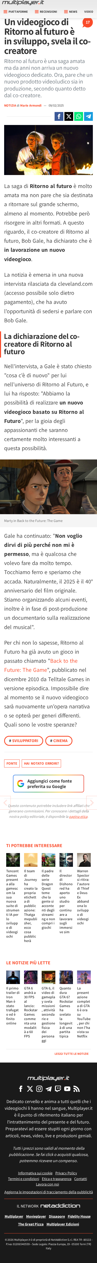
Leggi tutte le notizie (72, 1054)
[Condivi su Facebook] (59, 116)
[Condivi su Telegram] (88, 116)
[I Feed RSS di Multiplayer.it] (76, 1088)
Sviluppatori (23, 740)
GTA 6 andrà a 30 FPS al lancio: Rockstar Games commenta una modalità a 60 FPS (31, 1012)
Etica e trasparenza (56, 1178)
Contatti (80, 1178)
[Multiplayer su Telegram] (49, 1088)
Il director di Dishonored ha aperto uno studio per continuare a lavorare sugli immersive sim (66, 901)
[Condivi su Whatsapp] (78, 116)
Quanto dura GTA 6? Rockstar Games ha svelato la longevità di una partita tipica (66, 1012)
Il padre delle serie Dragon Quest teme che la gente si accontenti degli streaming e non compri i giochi (48, 899)
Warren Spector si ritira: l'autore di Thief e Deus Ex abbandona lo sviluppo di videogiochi (83, 897)
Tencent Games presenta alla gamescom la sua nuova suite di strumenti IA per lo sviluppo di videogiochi (12, 904)
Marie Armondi (31, 105)
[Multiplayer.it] (23, 2)
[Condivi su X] (68, 116)
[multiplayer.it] (48, 1078)
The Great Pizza (31, 1224)
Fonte (11, 763)
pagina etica (78, 816)
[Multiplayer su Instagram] (39, 1088)
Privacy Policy (66, 1172)
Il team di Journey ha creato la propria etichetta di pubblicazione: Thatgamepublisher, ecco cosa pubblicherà (31, 906)
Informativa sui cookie (35, 1172)
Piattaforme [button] (18, 11)
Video (88, 11)
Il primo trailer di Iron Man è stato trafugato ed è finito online (13, 1005)
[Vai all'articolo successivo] (5, 802)
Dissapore (57, 1216)
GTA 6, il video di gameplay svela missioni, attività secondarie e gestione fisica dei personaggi (48, 1014)
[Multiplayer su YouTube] (67, 1088)
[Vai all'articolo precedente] (92, 802)
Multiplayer (14, 1216)
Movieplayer (36, 1216)
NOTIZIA (10, 105)
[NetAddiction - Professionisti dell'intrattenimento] (60, 1206)
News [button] (73, 11)
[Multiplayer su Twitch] (58, 1088)
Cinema (59, 740)
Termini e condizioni (23, 1178)
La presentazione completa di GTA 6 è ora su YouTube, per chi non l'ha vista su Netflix (84, 1012)
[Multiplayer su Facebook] (21, 1088)
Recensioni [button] (48, 11)
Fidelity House (79, 1216)
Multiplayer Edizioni (63, 1224)
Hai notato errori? (41, 763)
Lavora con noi (47, 1184)
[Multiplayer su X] (30, 1088)
